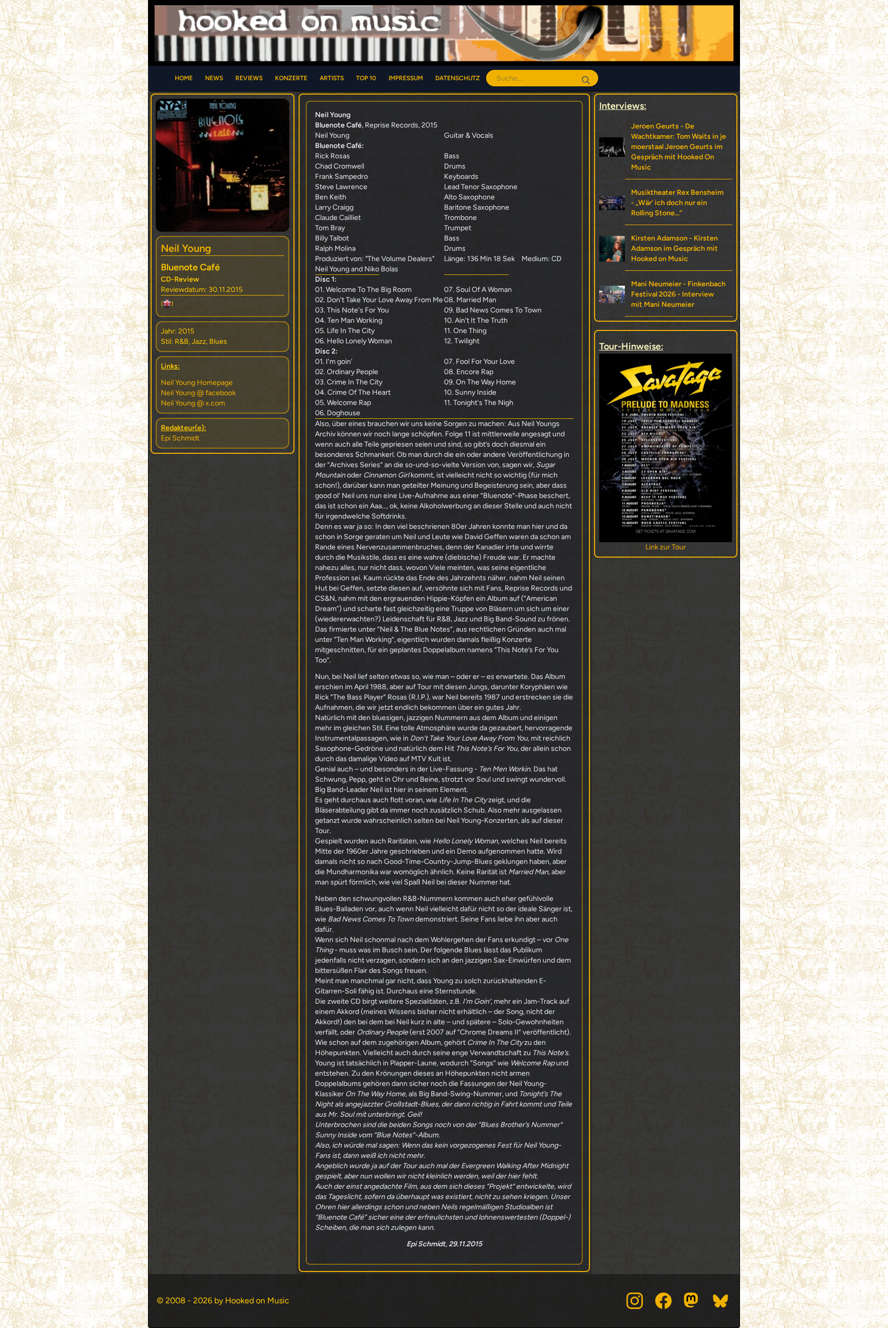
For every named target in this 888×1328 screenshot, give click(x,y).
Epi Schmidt (180, 438)
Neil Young (186, 248)
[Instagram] (634, 1300)
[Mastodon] (692, 1300)
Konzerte (291, 78)
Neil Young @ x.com (193, 403)
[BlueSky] (721, 1300)
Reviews (249, 78)
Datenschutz (457, 78)
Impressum (405, 78)
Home (184, 78)
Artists (332, 78)
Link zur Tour (665, 547)
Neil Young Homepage (197, 382)
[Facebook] (663, 1300)
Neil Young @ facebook (198, 393)
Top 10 (366, 78)
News (214, 78)
